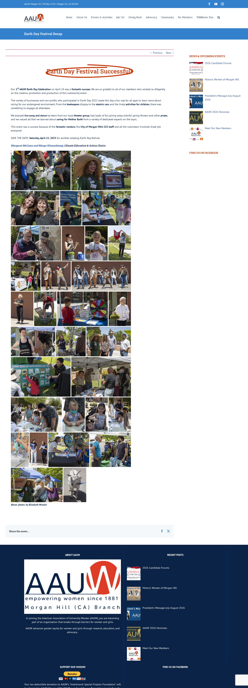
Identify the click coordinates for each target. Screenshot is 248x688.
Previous (157, 52)
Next (168, 52)
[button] (218, 17)
